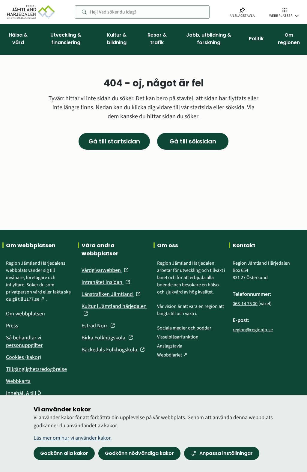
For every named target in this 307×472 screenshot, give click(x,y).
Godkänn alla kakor (64, 453)
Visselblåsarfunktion (177, 337)
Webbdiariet (172, 355)
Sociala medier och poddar (184, 328)
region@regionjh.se (253, 329)
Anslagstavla (169, 346)
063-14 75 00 (245, 303)
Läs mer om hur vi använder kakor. (73, 438)
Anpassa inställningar (226, 453)
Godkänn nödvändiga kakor (139, 453)
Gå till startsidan (114, 141)
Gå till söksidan (192, 141)
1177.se (35, 299)
